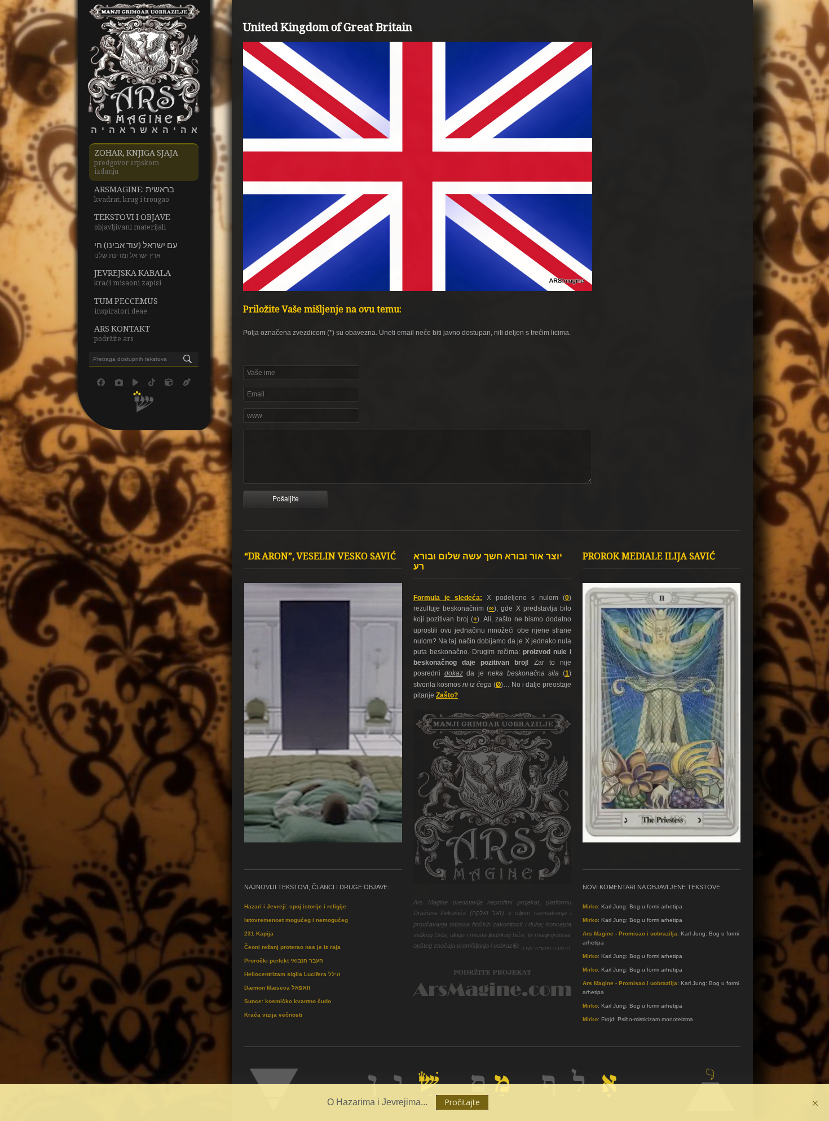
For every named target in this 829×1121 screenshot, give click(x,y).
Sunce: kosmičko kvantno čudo (287, 1001)
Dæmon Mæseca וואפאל (277, 988)
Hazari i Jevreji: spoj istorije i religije (295, 906)
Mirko (590, 906)
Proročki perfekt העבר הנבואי (283, 960)
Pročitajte (462, 1102)
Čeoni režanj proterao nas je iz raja (292, 947)
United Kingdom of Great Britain (327, 28)
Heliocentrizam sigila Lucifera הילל (292, 974)
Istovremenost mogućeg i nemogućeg (296, 920)
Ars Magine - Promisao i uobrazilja (630, 933)
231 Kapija (259, 933)
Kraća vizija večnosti (273, 1015)
